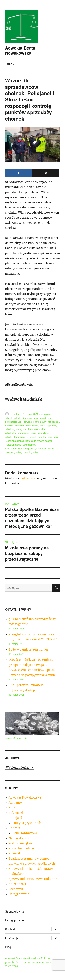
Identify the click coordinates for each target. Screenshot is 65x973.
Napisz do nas (19, 838)
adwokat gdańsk (50, 421)
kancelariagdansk (45, 448)
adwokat (15, 414)
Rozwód (14, 853)
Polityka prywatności (27, 823)
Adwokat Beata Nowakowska (20, 50)
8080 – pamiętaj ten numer (28, 649)
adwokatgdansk (13, 429)
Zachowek (16, 889)
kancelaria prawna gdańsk (39, 440)
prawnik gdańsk (13, 452)
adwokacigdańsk (42, 418)
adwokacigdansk (13, 421)
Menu (10, 64)
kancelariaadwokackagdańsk (20, 444)
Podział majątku (20, 843)
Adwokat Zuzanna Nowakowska (21, 425)
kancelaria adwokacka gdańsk (42, 437)
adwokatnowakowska (34, 429)
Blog (12, 807)
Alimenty (15, 802)
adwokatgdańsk (48, 425)
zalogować (28, 478)
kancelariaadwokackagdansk (20, 448)
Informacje (16, 812)
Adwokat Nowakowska (25, 797)
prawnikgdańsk (30, 452)
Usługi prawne (19, 894)
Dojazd (17, 818)
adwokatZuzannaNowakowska (20, 433)
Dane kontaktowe (25, 833)
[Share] (18, 173)
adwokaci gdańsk (23, 418)
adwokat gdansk (32, 421)
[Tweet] (45, 173)
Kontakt (15, 828)
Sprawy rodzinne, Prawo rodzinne (33, 879)
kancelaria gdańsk (14, 440)
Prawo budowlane (21, 848)
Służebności (17, 884)
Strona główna (14, 911)
